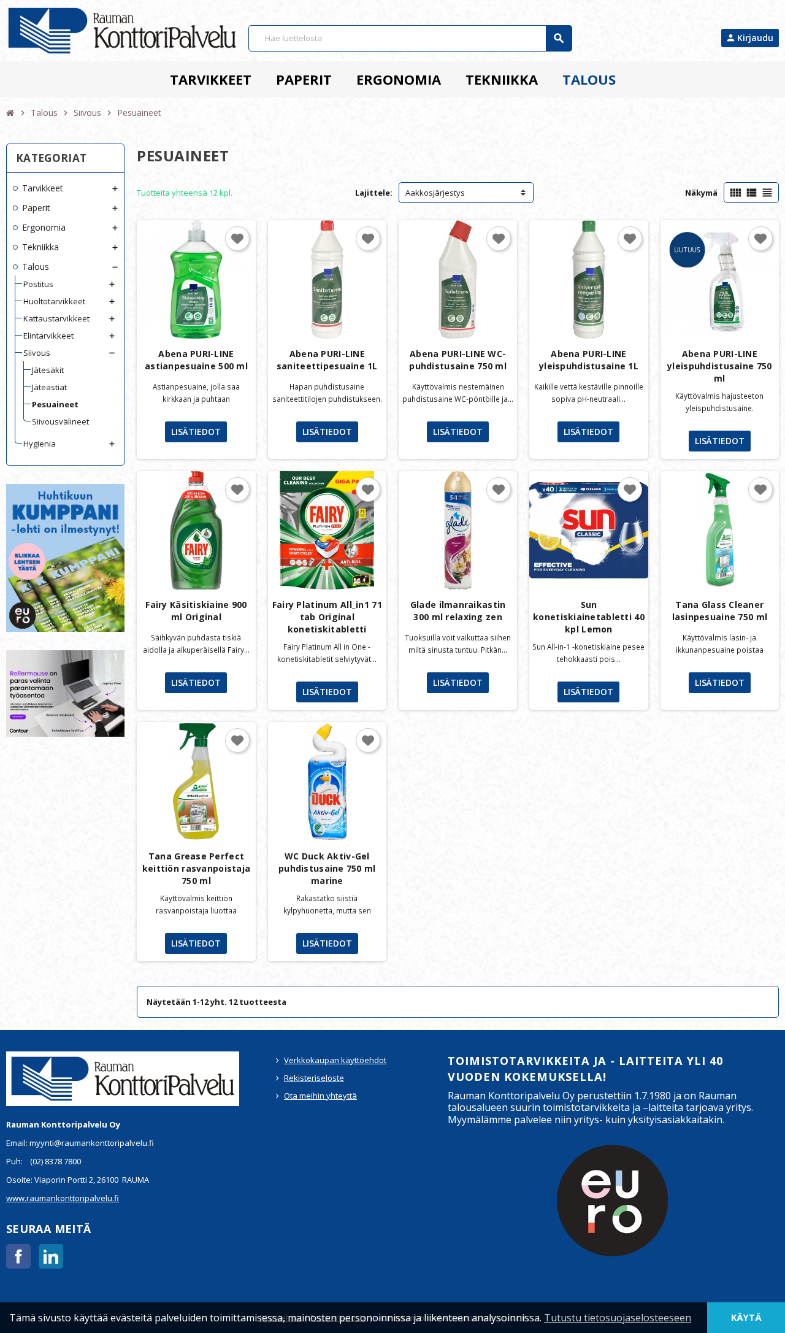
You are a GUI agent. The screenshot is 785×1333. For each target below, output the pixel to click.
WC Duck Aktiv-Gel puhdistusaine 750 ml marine (327, 868)
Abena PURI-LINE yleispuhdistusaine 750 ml (719, 366)
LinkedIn (51, 1256)
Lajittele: (373, 192)
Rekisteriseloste (314, 1077)
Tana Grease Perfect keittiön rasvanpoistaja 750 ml (196, 868)
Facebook (18, 1256)
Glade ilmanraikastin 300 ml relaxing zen (458, 611)
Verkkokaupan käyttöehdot (335, 1060)
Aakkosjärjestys (435, 192)
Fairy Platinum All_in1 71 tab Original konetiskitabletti (327, 617)
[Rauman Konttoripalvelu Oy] (122, 29)
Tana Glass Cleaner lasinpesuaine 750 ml (720, 611)
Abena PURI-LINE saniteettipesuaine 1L (327, 360)
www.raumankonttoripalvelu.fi (62, 1198)
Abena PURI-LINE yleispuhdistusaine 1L (588, 360)
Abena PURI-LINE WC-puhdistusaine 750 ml (458, 360)
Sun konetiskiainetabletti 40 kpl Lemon (589, 617)
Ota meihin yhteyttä (320, 1095)
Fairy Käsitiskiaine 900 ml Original (196, 611)
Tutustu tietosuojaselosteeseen (617, 1317)
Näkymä (701, 192)
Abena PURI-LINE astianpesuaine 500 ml (196, 360)
